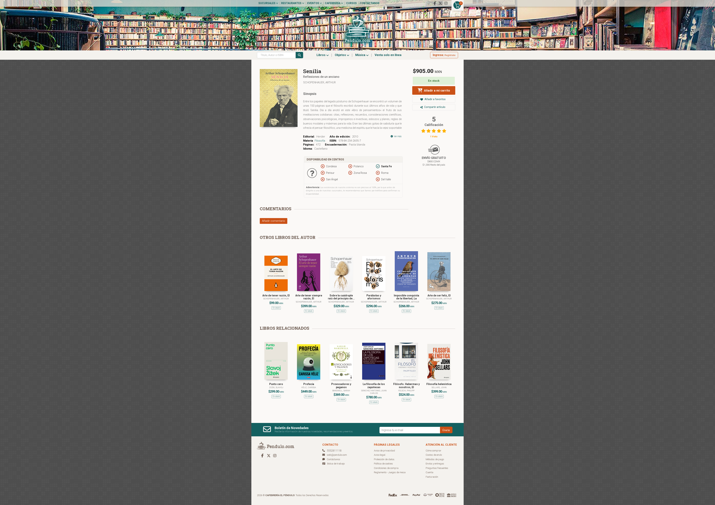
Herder (320, 136)
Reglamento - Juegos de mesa (390, 472)
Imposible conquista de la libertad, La (406, 297)
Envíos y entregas (435, 463)
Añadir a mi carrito (436, 90)
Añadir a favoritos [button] (435, 99)
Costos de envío (434, 454)
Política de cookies (383, 463)
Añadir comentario (273, 221)
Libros (321, 55)
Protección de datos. (384, 459)
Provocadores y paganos (341, 386)
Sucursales (267, 3)
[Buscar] (299, 55)
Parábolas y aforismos (373, 297)
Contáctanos (369, 3)
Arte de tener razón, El (276, 295)
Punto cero (276, 384)
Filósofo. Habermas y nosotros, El (406, 386)
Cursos (351, 3)
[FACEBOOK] (435, 3)
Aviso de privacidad (384, 450)
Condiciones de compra (386, 468)
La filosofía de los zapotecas (374, 386)
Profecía (308, 384)
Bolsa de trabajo (336, 463)
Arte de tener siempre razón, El (308, 297)
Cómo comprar (433, 450)
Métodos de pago (435, 459)
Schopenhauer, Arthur (319, 82)
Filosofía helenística (439, 384)
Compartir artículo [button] (434, 107)
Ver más (397, 136)
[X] (440, 3)
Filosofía (320, 140)
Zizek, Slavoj (276, 387)
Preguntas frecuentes (437, 468)
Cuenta (429, 472)
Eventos (313, 3)
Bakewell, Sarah (341, 390)
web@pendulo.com (337, 454)
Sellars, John (439, 387)
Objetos (341, 55)
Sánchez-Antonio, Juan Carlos (374, 391)
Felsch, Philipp (406, 390)
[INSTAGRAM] (446, 3)
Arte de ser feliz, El (439, 295)
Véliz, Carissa (308, 387)
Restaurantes (291, 3)
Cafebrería (333, 3)
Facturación (432, 476)
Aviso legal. (380, 454)
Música (360, 55)
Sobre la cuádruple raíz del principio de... (341, 297)
